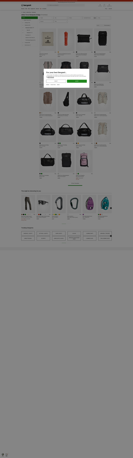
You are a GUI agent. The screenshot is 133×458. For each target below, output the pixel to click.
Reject (56, 81)
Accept (77, 81)
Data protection (51, 77)
